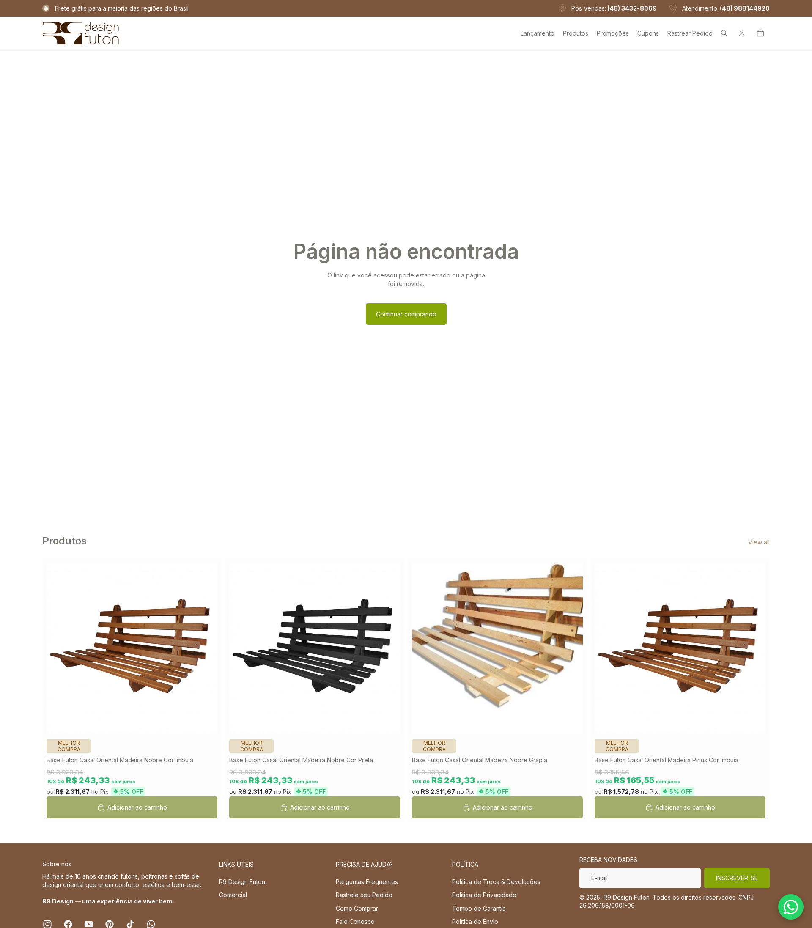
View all (759, 542)
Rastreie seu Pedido (364, 894)
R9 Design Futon (242, 881)
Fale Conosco (355, 921)
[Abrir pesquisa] (724, 33)
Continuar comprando (406, 314)
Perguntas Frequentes (367, 881)
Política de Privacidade (484, 894)
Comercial (233, 894)
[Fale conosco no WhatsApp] (791, 907)
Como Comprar (357, 908)
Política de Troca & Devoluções (496, 881)
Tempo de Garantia (479, 908)
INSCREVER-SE (737, 877)
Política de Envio (475, 921)
